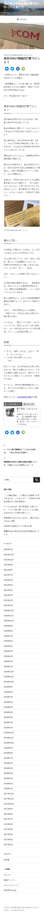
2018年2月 (8, 784)
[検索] (36, 479)
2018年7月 (8, 758)
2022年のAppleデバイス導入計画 (18, 526)
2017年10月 (9, 804)
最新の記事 (30, 404)
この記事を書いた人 (14, 404)
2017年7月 (8, 819)
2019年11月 (9, 677)
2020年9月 (8, 626)
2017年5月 (8, 829)
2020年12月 (9, 611)
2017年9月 (8, 809)
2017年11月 (9, 799)
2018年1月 (8, 789)
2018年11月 (9, 738)
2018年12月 (9, 733)
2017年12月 (9, 794)
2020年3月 (8, 656)
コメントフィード (11, 885)
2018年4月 (8, 773)
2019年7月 (8, 697)
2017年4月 (8, 834)
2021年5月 (8, 585)
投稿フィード (9, 880)
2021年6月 (8, 580)
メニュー (23, 19)
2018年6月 (8, 763)
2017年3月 (8, 840)
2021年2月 (8, 600)
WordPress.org (10, 890)
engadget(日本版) (24, 397)
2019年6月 (8, 702)
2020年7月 (8, 636)
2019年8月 (8, 692)
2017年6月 (8, 824)
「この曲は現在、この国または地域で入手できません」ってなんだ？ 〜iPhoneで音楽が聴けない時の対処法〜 (22, 498)
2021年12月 (9, 555)
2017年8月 (8, 814)
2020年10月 (9, 621)
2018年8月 (8, 753)
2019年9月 (8, 687)
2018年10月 (9, 743)
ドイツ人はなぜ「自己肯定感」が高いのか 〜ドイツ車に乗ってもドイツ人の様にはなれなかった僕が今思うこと (21, 510)
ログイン (7, 875)
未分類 (6, 860)
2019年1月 (8, 728)
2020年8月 (8, 631)
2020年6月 (8, 641)
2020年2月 (8, 661)
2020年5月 (8, 646)
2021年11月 (9, 560)
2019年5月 (8, 707)
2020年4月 (8, 651)
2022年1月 (8, 549)
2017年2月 (8, 845)
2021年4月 (8, 590)
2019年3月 (8, 717)
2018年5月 (8, 768)
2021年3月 (8, 595)
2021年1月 (8, 605)
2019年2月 (8, 722)
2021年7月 (8, 575)
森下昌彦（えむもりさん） (25, 55)
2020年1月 (8, 666)
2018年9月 (8, 748)
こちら (23, 424)
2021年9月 (8, 565)
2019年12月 (9, 672)
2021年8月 (8, 570)
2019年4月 (8, 712)
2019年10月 (9, 682)
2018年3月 (8, 778)
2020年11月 (9, 616)
